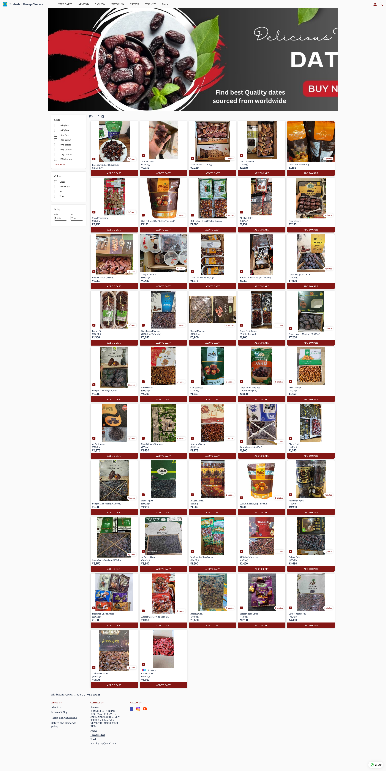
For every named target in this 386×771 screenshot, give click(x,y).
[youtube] (144, 708)
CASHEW (100, 4)
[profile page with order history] (375, 4)
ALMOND (83, 4)
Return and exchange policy (63, 724)
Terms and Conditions (64, 717)
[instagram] (138, 708)
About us (56, 707)
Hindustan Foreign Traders (26, 4)
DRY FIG (134, 4)
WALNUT (150, 4)
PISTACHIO (117, 4)
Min (56, 214)
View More (59, 164)
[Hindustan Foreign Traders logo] (5, 4)
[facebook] (131, 708)
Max (72, 214)
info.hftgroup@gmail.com (103, 743)
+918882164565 (97, 734)
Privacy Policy (59, 712)
